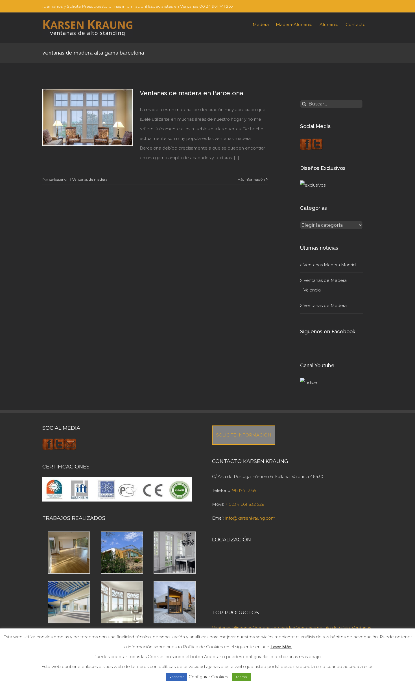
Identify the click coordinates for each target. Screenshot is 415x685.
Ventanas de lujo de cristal (323, 627)
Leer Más (281, 646)
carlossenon (59, 179)
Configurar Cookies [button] (208, 676)
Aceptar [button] (241, 677)
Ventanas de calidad (274, 627)
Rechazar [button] (176, 677)
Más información (251, 179)
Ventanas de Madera (325, 305)
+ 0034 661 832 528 (245, 504)
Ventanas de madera (90, 179)
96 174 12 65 (244, 490)
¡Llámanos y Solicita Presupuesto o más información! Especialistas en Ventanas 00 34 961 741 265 (137, 6)
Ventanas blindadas (232, 627)
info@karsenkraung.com (250, 518)
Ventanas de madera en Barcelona (191, 93)
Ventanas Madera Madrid (329, 264)
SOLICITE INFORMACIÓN (243, 435)
